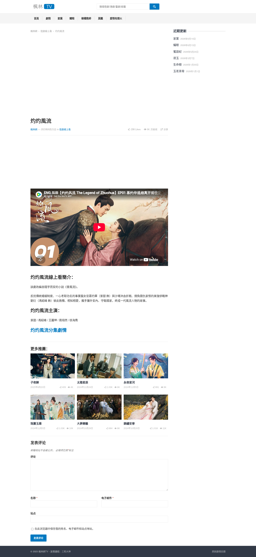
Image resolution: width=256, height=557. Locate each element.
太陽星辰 (82, 382)
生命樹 (177, 64)
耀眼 (71, 18)
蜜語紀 (177, 51)
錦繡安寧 (129, 423)
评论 (33, 457)
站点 (33, 513)
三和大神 (66, 551)
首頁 (36, 18)
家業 (60, 18)
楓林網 (33, 31)
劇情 (48, 18)
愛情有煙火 (116, 18)
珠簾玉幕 (36, 423)
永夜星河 (129, 382)
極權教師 (86, 18)
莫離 (100, 18)
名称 (33, 498)
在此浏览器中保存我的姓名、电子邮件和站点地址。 (65, 528)
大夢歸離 (82, 423)
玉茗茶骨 (178, 71)
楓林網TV (43, 551)
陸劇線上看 (46, 31)
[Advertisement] (99, 164)
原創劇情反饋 (219, 551)
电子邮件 (107, 498)
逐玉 (176, 58)
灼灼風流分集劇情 (48, 330)
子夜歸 (34, 382)
